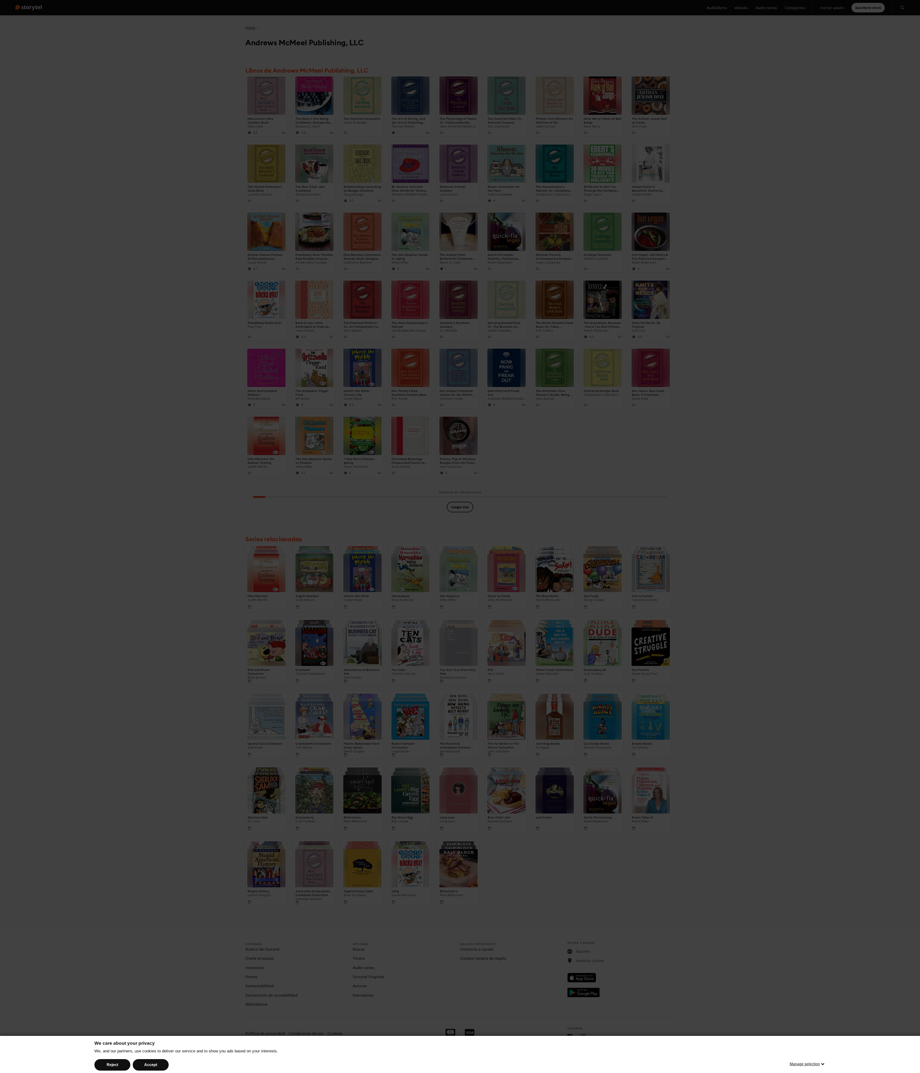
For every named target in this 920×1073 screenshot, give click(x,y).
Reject (112, 1065)
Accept (150, 1065)
